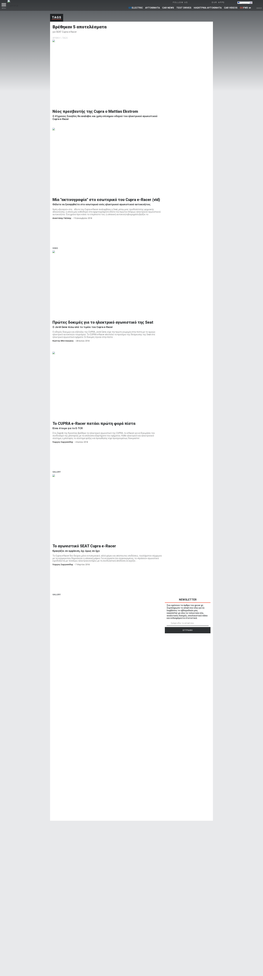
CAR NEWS (168, 7)
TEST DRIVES (183, 7)
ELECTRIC (135, 7)
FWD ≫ (245, 7)
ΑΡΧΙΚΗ (56, 38)
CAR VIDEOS (230, 7)
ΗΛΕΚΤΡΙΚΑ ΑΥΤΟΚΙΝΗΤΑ (208, 7)
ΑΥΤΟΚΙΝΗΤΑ (152, 7)
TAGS (65, 38)
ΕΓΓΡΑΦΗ (188, 630)
